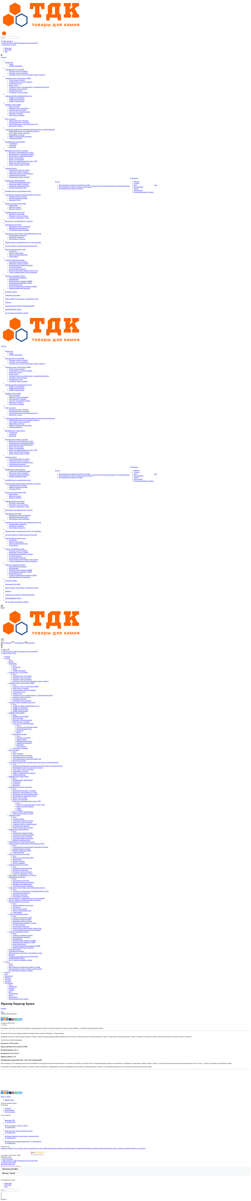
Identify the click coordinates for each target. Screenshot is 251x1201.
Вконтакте (8, 48)
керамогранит (52, 1148)
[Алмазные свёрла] (30, 166)
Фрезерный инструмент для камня (24, 790)
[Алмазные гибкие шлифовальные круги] (30, 94)
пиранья (101, 1148)
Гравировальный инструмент (22, 868)
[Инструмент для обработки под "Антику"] (30, 219)
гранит (25, 1148)
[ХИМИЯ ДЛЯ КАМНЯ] (30, 103)
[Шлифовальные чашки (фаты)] (30, 140)
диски (41, 1148)
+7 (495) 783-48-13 (7, 41)
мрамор (78, 1148)
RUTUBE (8, 50)
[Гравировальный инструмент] (30, 211)
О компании (13, 986)
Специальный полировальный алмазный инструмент (30, 847)
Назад (11, 660)
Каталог (11, 662)
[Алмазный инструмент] (30, 293)
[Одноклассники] (5, 1019)
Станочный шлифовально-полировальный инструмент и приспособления (37, 766)
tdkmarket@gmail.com (8, 1164)
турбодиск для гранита (137, 1148)
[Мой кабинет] (1, 55)
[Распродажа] (30, 61)
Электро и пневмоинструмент (23, 935)
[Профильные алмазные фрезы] (30, 179)
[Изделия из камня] (30, 290)
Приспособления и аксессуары (23, 905)
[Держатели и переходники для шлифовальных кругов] (30, 232)
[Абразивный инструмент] (30, 223)
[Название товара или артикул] (1, 1192)
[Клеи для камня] (30, 117)
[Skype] (18, 1019)
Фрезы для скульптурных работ (23, 858)
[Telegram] (21, 1019)
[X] (10, 1019)
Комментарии (9, 1100)
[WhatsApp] (16, 1019)
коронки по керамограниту (67, 1148)
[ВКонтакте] (2, 1019)
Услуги (11, 965)
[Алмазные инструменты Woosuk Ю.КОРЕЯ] (30, 304)
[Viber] (13, 1019)
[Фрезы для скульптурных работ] (30, 202)
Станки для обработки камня (22, 917)
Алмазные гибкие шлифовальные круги (26, 706)
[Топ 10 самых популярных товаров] (30, 311)
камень (45, 1148)
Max (6, 51)
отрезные (94, 1148)
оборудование (86, 1148)
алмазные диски (13, 1148)
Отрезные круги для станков (22, 676)
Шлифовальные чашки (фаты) (23, 780)
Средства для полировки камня (26, 727)
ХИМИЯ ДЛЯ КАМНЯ (20, 716)
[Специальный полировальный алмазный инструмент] (30, 193)
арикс (21, 1148)
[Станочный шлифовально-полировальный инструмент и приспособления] (30, 128)
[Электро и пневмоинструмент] (30, 274)
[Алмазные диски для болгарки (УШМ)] (30, 76)
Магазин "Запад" (8, 1173)
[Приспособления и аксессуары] (30, 248)
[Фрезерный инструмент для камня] (30, 149)
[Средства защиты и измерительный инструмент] (30, 244)
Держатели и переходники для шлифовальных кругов (31, 891)
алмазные (4, 1148)
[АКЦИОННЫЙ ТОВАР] (30, 308)
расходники (108, 1148)
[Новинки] (30, 301)
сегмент (114, 1148)
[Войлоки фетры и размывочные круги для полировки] (30, 241)
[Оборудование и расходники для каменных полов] (30, 297)
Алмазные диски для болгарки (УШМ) (25, 686)
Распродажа (16, 667)
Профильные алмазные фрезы (23, 833)
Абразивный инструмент (21, 880)
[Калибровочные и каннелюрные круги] (30, 189)
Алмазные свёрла (18, 819)
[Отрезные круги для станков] (30, 68)
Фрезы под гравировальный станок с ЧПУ (30, 805)
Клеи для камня (18, 753)
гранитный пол (33, 1148)
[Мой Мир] (7, 1019)
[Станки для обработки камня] (30, 258)
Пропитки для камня (23, 738)
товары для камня (124, 1148)
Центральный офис (10, 1169)
